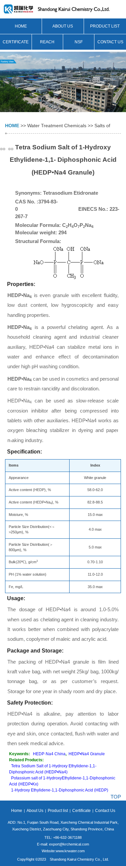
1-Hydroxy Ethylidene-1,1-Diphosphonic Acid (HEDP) (59, 790)
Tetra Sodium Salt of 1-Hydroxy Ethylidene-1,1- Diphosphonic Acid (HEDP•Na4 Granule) (63, 160)
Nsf (79, 42)
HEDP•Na (19, 400)
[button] (1, 149)
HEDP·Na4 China (49, 754)
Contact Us (110, 42)
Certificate (16, 42)
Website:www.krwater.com (63, 851)
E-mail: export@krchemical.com (63, 844)
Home (21, 26)
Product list (105, 26)
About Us (62, 26)
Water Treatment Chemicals (56, 125)
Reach (47, 42)
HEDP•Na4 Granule (87, 754)
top (116, 797)
